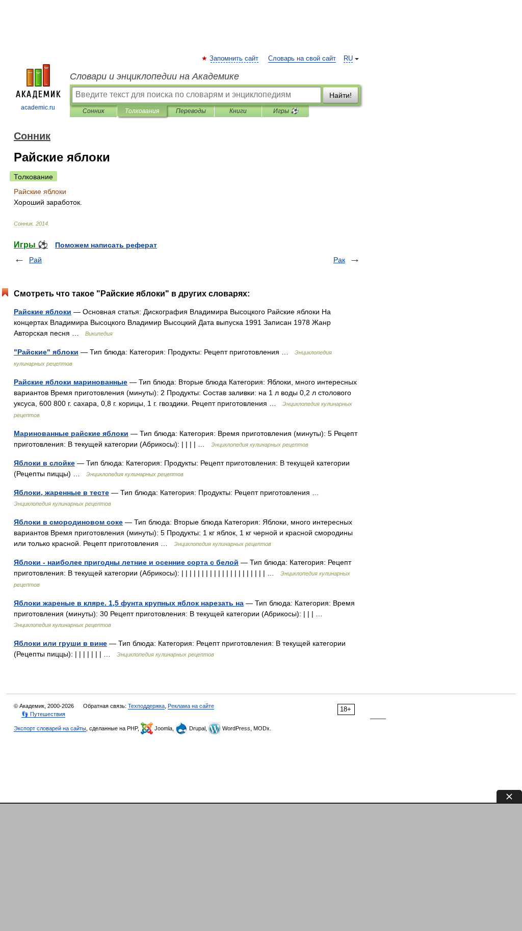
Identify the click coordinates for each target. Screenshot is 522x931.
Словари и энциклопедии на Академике (154, 76)
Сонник (94, 111)
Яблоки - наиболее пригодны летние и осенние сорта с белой (126, 562)
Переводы (191, 111)
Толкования (142, 111)
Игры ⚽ (285, 111)
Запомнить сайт (234, 58)
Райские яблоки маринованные (70, 382)
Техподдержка (146, 706)
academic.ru (38, 107)
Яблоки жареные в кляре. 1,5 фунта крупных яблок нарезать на (129, 603)
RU (348, 58)
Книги (238, 111)
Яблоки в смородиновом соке (68, 522)
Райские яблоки (42, 312)
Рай (35, 260)
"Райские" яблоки (46, 352)
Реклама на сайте (191, 706)
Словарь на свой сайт (302, 58)
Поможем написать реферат (106, 245)
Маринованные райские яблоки (71, 433)
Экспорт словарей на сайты (50, 728)
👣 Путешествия (43, 714)
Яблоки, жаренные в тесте (61, 492)
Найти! (340, 95)
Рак (339, 260)
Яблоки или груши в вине (60, 643)
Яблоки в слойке (44, 463)
